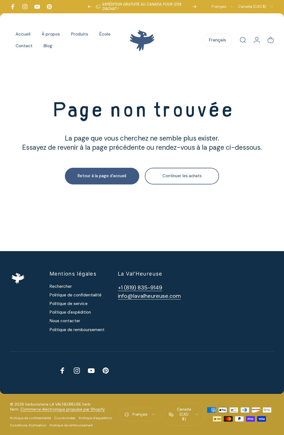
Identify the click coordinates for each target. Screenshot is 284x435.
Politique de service (69, 303)
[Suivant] (194, 6)
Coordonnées (64, 418)
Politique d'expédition (70, 312)
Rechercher (61, 286)
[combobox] (223, 6)
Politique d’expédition (95, 418)
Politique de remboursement (77, 329)
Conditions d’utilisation (28, 425)
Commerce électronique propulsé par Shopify (63, 409)
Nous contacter (65, 321)
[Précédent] (89, 6)
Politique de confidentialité (76, 295)
